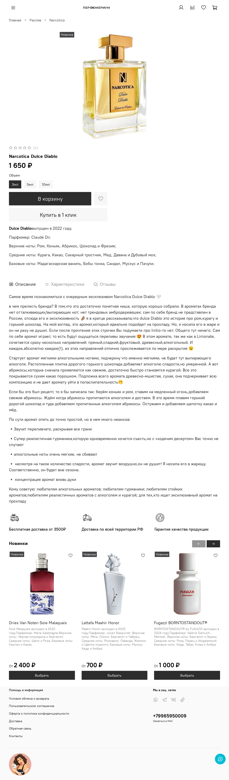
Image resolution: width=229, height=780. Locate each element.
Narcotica (57, 20)
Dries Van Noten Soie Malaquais (38, 622)
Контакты (16, 736)
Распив (35, 20)
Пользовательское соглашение (31, 706)
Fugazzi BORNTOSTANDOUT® (180, 622)
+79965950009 (170, 716)
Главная (15, 20)
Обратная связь (20, 728)
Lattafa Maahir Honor (100, 622)
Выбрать (42, 675)
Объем (14, 175)
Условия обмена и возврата (29, 699)
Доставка (15, 721)
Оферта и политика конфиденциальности (39, 713)
